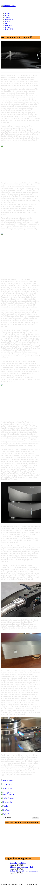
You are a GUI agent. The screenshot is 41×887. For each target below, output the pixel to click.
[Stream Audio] (6, 788)
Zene (7, 23)
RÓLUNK (9, 29)
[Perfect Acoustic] (7, 798)
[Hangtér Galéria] (7, 794)
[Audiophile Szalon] (8, 6)
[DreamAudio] (6, 802)
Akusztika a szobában (18, 863)
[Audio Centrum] (7, 780)
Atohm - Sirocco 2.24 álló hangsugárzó (24, 871)
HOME (7, 13)
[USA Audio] (6, 792)
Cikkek (7, 21)
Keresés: (8, 818)
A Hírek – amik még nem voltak (21, 867)
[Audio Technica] (6, 784)
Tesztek (7, 17)
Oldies (7, 27)
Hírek (7, 15)
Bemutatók (9, 19)
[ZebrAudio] (5, 810)
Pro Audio (8, 25)
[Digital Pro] (5, 814)
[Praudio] (4, 806)
